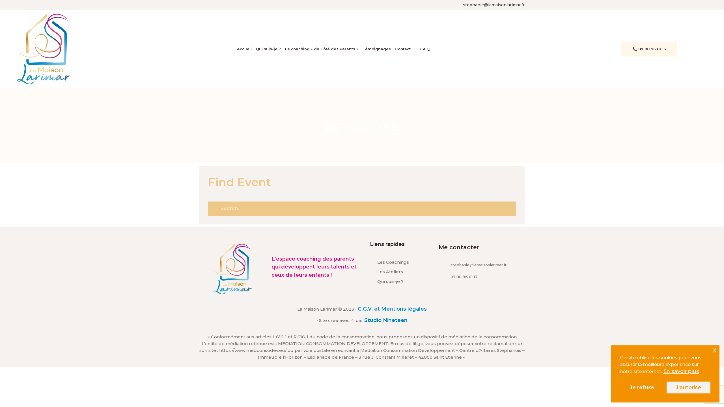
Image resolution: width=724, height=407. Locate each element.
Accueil (244, 49)
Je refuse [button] (642, 387)
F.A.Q (425, 49)
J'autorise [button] (688, 387)
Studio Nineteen (386, 320)
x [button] (715, 349)
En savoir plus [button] (681, 371)
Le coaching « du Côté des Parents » (321, 49)
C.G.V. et (369, 309)
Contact (403, 49)
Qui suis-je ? (268, 49)
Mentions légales (404, 309)
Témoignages (377, 49)
